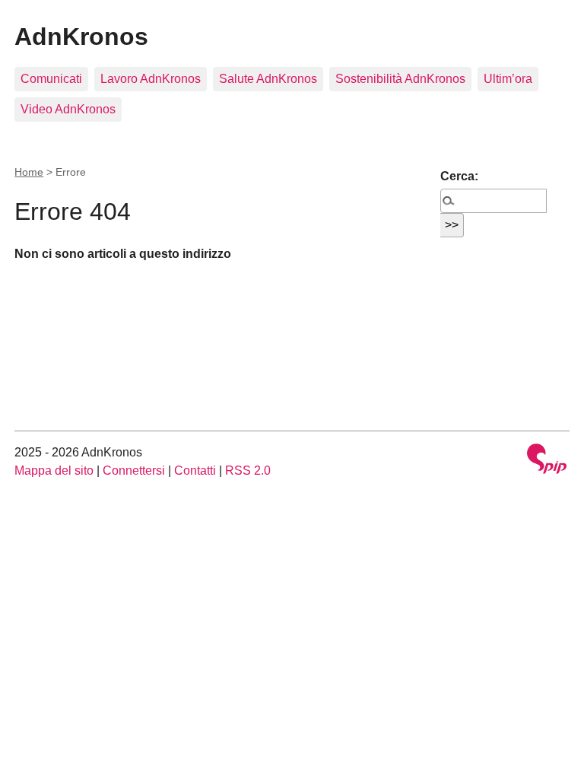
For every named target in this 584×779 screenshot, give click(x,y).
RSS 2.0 (248, 470)
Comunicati (51, 78)
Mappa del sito (54, 470)
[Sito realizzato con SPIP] (547, 461)
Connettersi (134, 470)
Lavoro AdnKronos (150, 78)
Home (28, 172)
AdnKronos (81, 36)
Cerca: (459, 176)
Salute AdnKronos (268, 78)
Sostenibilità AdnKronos (400, 78)
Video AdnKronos (68, 109)
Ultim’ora (508, 78)
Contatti (195, 470)
